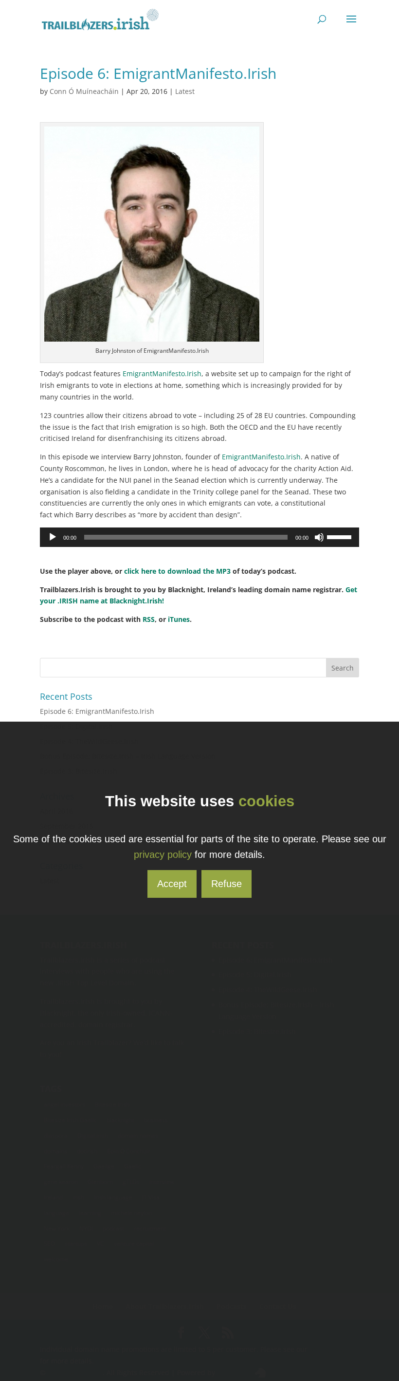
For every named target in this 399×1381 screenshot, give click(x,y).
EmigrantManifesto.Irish (162, 373)
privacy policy (163, 854)
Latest (185, 91)
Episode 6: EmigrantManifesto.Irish (97, 711)
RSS (149, 619)
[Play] (52, 537)
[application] (199, 537)
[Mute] (319, 537)
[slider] (340, 536)
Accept (172, 883)
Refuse (226, 883)
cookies (266, 801)
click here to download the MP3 (177, 571)
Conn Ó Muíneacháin (84, 91)
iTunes (179, 619)
